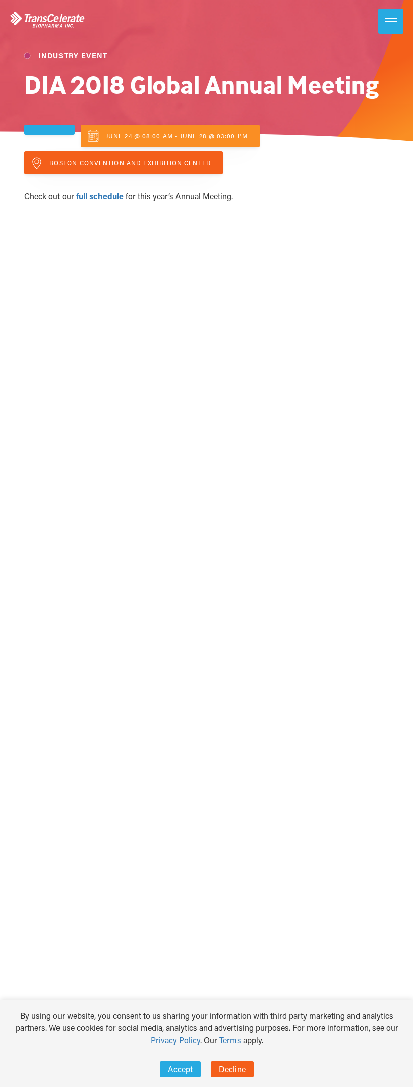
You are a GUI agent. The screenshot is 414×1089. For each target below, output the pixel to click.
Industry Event (72, 55)
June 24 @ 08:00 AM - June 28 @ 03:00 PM (177, 136)
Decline (232, 1069)
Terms (230, 1039)
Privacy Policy (175, 1039)
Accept (180, 1069)
